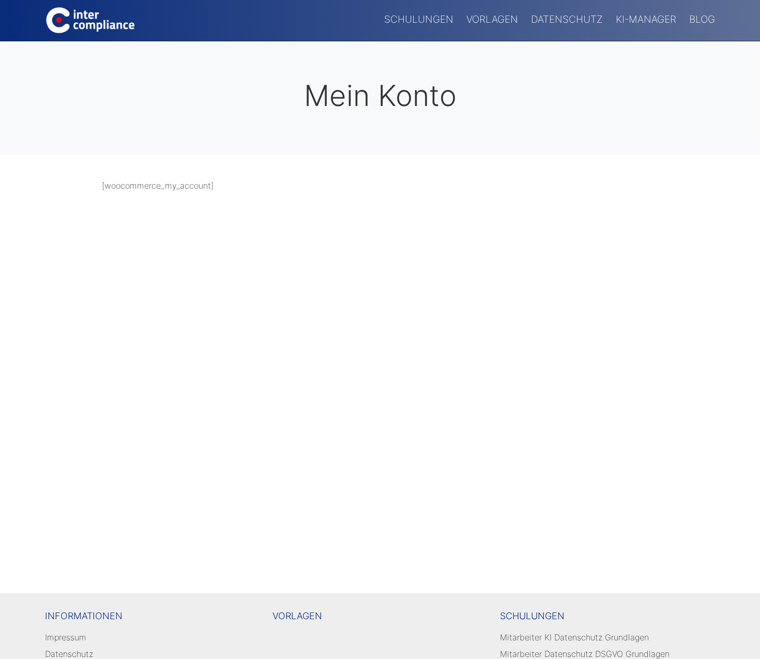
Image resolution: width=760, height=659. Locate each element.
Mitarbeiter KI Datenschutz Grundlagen (574, 637)
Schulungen (418, 19)
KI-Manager (646, 19)
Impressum (65, 637)
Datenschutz (567, 19)
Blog (702, 19)
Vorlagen (492, 19)
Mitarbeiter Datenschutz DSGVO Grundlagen (585, 654)
